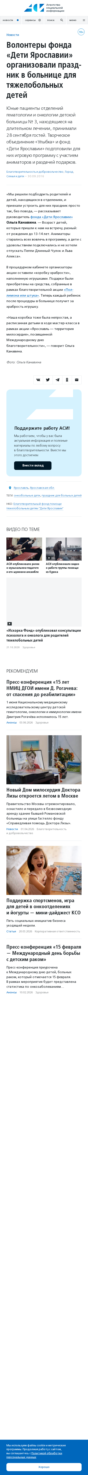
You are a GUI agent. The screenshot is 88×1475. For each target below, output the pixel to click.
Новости (12, 35)
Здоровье (28, 647)
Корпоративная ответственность (57, 931)
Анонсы (11, 722)
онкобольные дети (27, 495)
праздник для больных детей (62, 495)
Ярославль (21, 488)
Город (69, 172)
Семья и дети (15, 176)
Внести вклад (33, 465)
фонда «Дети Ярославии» (51, 217)
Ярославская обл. (42, 488)
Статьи (11, 931)
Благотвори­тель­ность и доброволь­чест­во (34, 172)
